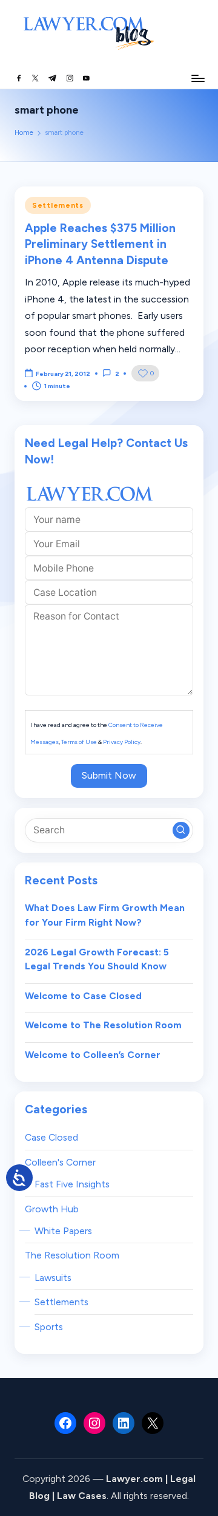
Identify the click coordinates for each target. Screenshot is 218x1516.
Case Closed (51, 1137)
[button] (181, 830)
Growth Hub (52, 1209)
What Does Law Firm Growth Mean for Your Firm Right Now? (105, 915)
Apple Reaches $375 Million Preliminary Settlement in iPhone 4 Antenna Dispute (100, 244)
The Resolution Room (72, 1255)
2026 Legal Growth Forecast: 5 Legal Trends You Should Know (97, 959)
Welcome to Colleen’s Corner (92, 1054)
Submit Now (109, 775)
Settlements (58, 205)
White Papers (63, 1231)
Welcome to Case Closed (83, 996)
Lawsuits (53, 1277)
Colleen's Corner (60, 1162)
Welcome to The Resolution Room (103, 1025)
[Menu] (197, 78)
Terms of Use (79, 742)
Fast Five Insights (72, 1184)
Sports (49, 1327)
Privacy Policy (121, 742)
